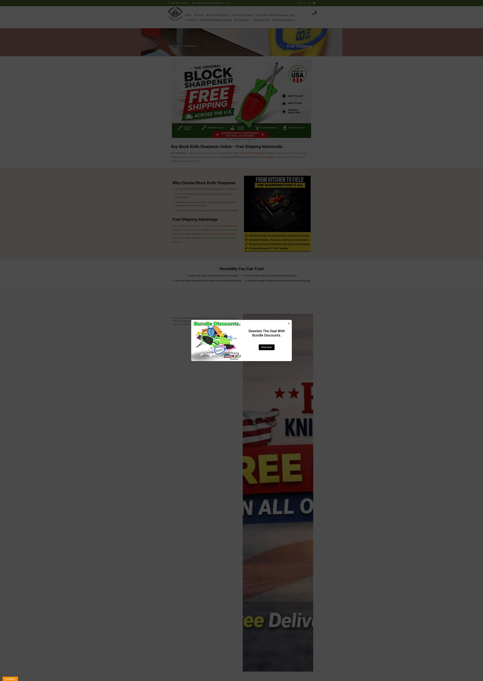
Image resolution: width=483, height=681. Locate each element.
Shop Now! (266, 347)
